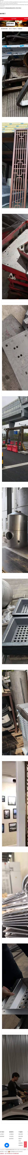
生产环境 (13, 18)
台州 (12, 1153)
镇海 (10, 1153)
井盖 (20, 1140)
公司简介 (2, 1134)
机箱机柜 (20, 28)
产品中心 (15, 28)
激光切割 (21, 1136)
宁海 (8, 1153)
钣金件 (20, 1138)
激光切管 (21, 1134)
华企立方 (6, 1151)
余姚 (18, 1153)
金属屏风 (21, 1143)
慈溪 (16, 1153)
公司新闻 (11, 1134)
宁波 (14, 1153)
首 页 (10, 28)
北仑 (5, 1153)
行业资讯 (11, 1136)
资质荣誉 (2, 1136)
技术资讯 (11, 1138)
